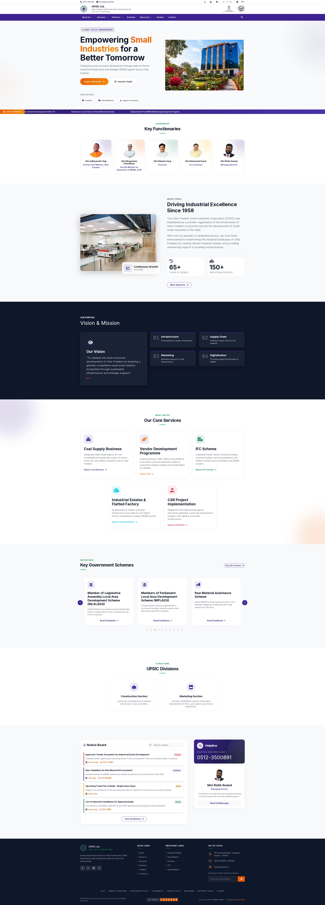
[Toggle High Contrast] (237, 2)
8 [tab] (174, 630)
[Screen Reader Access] (218, 2)
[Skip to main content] (206, 2)
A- (224, 2)
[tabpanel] (109, 601)
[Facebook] (82, 868)
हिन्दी (242, 2)
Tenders (88, 100)
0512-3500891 (214, 757)
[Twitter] (88, 868)
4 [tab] (159, 630)
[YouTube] (93, 868)
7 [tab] (170, 630)
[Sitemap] (212, 2)
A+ (231, 2)
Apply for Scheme (131, 100)
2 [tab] (151, 630)
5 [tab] (162, 630)
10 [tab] (181, 630)
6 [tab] (166, 630)
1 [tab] (147, 630)
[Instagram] (99, 868)
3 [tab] (155, 630)
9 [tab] (178, 630)
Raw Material (107, 100)
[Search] (242, 17)
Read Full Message (219, 803)
